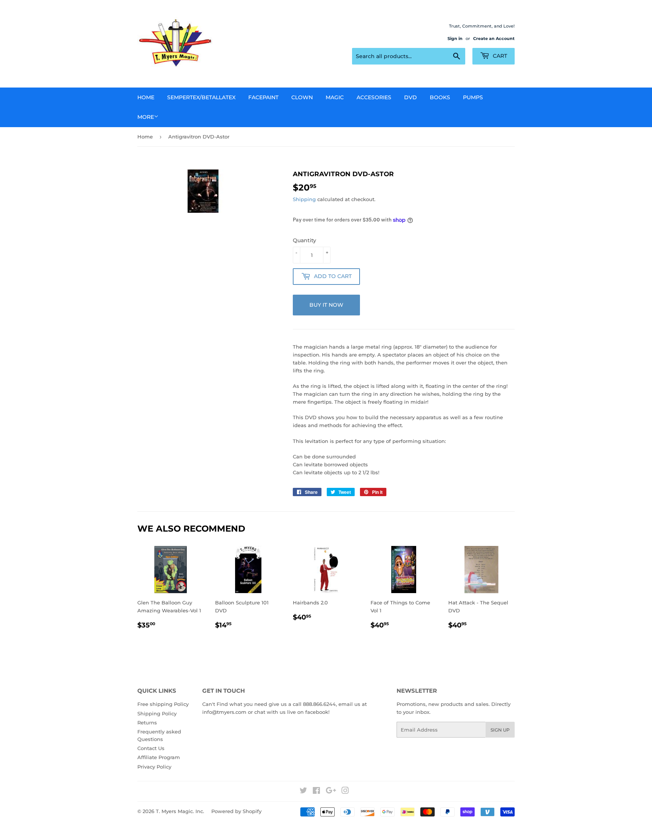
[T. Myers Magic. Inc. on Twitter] (303, 792)
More (145, 117)
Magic (335, 97)
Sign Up (500, 730)
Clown (302, 97)
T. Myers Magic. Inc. (180, 811)
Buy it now (326, 304)
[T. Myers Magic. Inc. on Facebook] (316, 792)
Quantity (304, 240)
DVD (410, 97)
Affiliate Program (158, 757)
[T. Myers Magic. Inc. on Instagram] (345, 792)
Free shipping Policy (163, 704)
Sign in (455, 38)
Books (440, 97)
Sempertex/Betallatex (201, 97)
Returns (147, 722)
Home (145, 97)
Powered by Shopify (236, 811)
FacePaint (263, 97)
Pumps (473, 97)
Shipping (304, 199)
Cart (499, 55)
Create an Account (494, 38)
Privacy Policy (154, 767)
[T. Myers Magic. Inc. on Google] (331, 792)
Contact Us (151, 748)
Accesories (374, 97)
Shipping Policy (157, 713)
